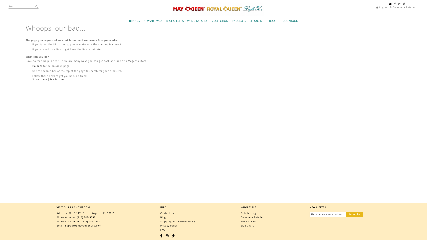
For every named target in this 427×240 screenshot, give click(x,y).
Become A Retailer (404, 7)
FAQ (162, 229)
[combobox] (24, 6)
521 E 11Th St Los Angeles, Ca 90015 (92, 213)
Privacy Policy (168, 225)
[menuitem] (134, 21)
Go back (37, 66)
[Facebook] (395, 4)
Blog (163, 217)
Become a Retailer (252, 217)
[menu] (213, 21)
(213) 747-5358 (86, 217)
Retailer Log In (250, 213)
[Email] (390, 4)
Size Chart (247, 225)
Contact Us (167, 213)
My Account (57, 79)
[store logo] (218, 9)
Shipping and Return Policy (177, 221)
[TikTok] (404, 4)
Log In (383, 7)
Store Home (39, 79)
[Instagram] (399, 4)
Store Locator (249, 221)
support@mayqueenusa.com (83, 225)
